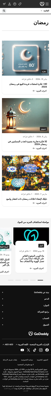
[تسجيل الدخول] (9, 4)
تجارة (44, 71)
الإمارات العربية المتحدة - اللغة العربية (33, 344)
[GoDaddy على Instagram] (41, 351)
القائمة (46, 11)
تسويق (43, 129)
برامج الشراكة (43, 312)
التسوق (46, 325)
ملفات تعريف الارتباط (10, 360)
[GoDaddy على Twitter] (28, 351)
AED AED (9, 344)
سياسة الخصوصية (27, 360)
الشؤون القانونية (42, 360)
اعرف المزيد (38, 268)
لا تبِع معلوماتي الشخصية (25, 364)
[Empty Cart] (4, 4)
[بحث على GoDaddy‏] (4, 11)
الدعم (46, 299)
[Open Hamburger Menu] (48, 4)
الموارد (46, 305)
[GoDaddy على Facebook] (47, 351)
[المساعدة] (14, 4)
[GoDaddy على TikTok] (35, 351)
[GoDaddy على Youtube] (22, 351)
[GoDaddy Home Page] (38, 334)
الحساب (45, 318)
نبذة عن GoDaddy (41, 292)
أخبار (41, 246)
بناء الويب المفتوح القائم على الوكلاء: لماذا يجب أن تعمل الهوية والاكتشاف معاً (32, 259)
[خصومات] (20, 4)
